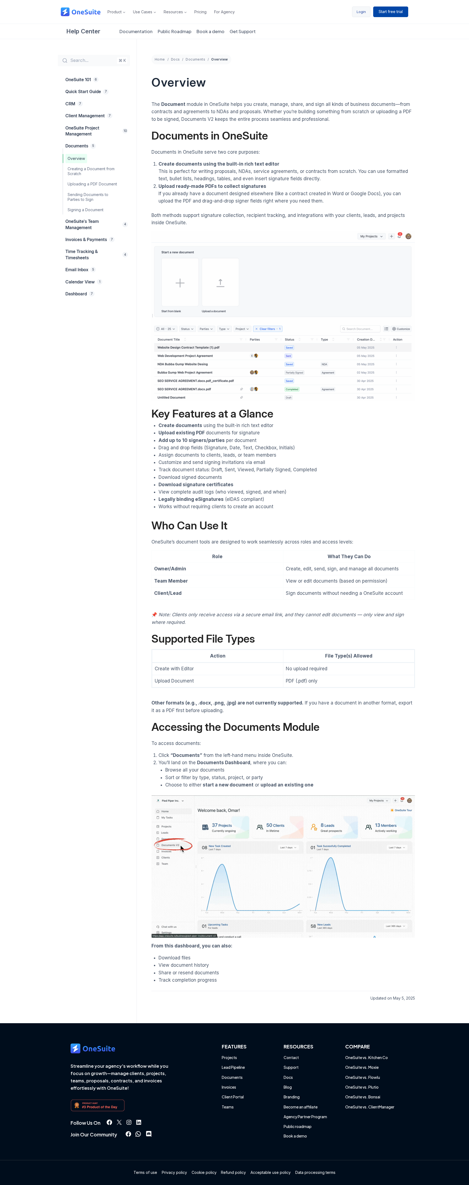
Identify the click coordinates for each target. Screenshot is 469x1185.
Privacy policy (174, 1172)
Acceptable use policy (271, 1172)
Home (160, 59)
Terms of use (145, 1172)
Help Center (83, 31)
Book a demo (210, 31)
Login (361, 12)
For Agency (224, 12)
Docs (175, 59)
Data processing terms (315, 1172)
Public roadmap (298, 1126)
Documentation (136, 31)
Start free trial (391, 11)
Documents (195, 59)
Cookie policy (204, 1172)
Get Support (243, 31)
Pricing (200, 12)
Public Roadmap (174, 31)
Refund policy (233, 1172)
